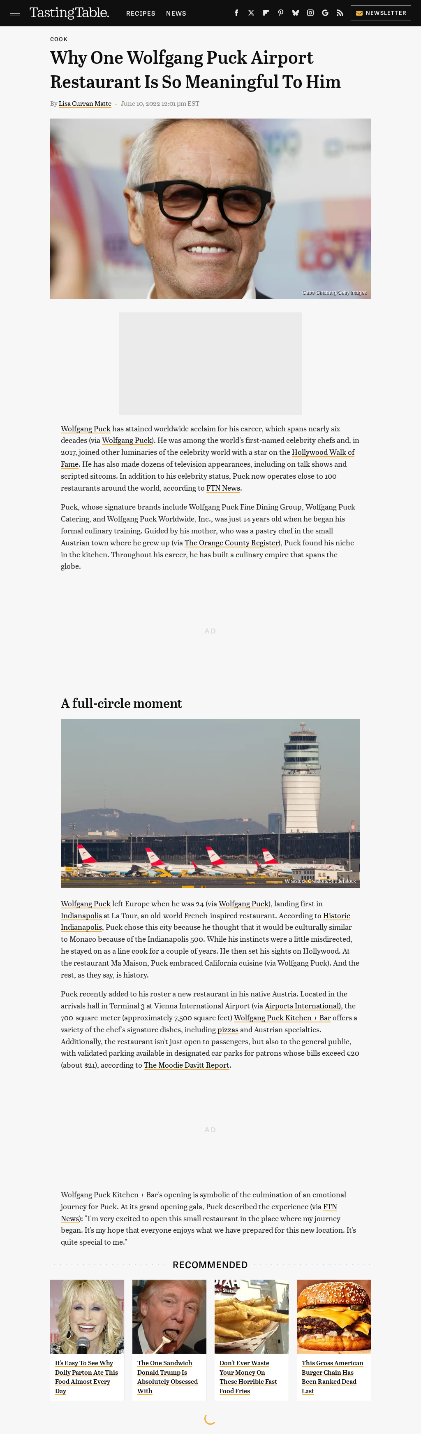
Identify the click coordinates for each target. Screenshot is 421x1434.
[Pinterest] (281, 14)
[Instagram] (310, 14)
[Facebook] (236, 14)
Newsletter (386, 12)
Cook (59, 39)
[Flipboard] (266, 14)
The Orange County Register (231, 542)
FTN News (223, 487)
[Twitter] (251, 14)
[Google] (325, 14)
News (176, 13)
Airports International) (303, 1005)
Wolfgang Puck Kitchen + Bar (282, 1017)
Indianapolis (81, 915)
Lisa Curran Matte (85, 103)
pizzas (227, 1029)
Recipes (140, 13)
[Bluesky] (295, 14)
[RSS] (340, 14)
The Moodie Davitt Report (186, 1064)
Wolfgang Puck (86, 428)
